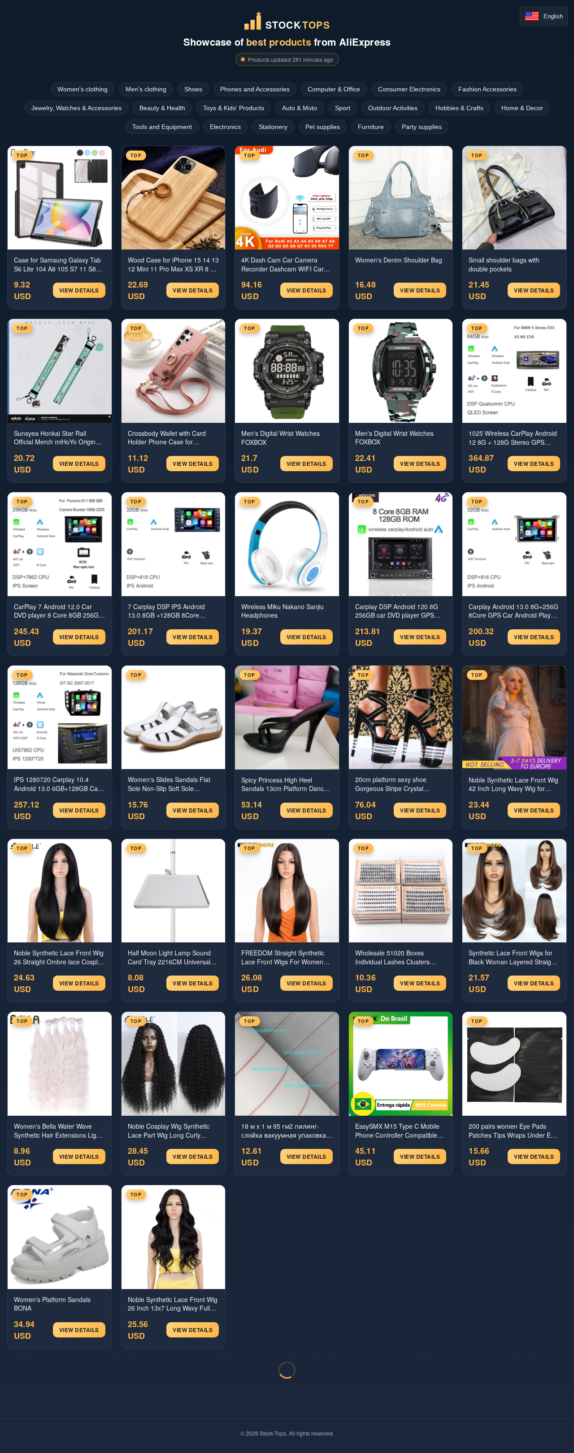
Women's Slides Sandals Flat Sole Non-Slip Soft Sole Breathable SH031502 (169, 784)
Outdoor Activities (392, 108)
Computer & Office (334, 89)
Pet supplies (322, 126)
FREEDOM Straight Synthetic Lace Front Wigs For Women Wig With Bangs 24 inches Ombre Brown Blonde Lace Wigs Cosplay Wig (282, 957)
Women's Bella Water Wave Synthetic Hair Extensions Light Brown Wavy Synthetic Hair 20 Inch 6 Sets (58, 1130)
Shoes (193, 89)
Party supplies (422, 126)
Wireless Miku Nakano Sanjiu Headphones (282, 611)
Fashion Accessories (487, 89)
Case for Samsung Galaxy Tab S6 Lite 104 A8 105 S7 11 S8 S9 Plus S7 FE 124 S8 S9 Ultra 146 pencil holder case (57, 264)
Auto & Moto (299, 108)
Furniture (371, 126)
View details (79, 290)
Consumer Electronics (409, 89)
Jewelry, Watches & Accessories (76, 108)
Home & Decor (522, 108)
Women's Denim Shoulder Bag (398, 260)
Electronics (225, 126)
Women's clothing (82, 89)
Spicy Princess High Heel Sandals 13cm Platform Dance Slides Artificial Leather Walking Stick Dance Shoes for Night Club (285, 784)
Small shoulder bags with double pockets (504, 264)
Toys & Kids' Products (233, 108)
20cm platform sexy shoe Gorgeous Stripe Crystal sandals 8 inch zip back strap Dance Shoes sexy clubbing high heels (396, 784)
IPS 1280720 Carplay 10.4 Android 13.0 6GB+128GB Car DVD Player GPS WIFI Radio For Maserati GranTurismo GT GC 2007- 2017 (57, 784)
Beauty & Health (162, 108)
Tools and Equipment (162, 126)
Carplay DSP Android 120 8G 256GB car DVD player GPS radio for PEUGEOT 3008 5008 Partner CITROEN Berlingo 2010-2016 (399, 611)
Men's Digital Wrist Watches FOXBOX (280, 438)
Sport (342, 108)
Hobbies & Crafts (459, 108)
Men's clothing (146, 89)
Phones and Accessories (255, 89)
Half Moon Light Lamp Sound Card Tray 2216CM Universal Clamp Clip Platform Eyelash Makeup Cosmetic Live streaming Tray (169, 957)
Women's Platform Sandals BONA (52, 1304)
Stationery (273, 126)
